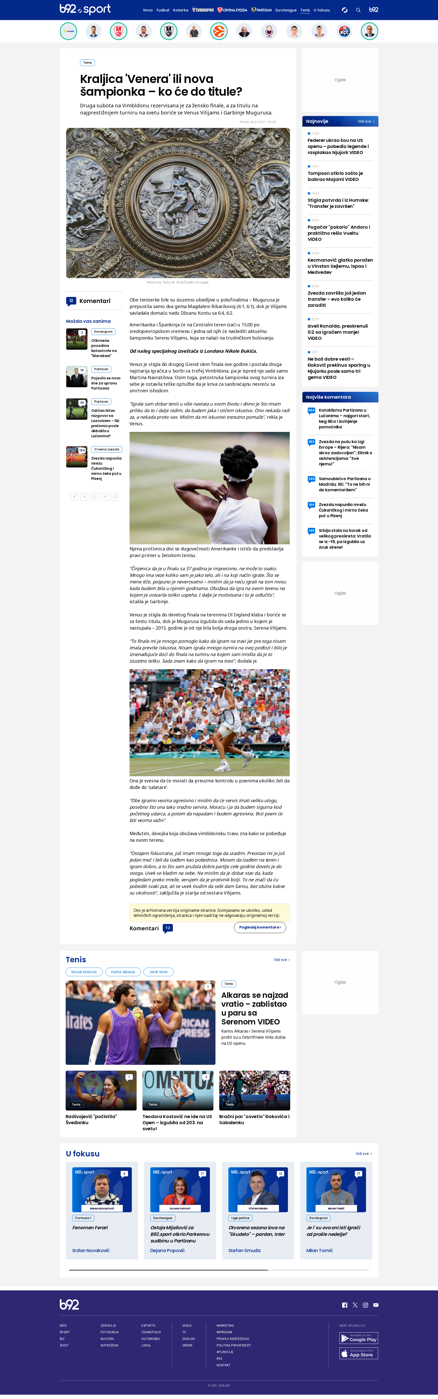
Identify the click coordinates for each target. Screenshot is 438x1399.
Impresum (224, 1332)
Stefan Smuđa (244, 1250)
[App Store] (358, 1353)
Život (64, 1345)
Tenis (305, 10)
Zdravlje (108, 1325)
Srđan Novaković (91, 1250)
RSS (219, 1358)
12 (168, 927)
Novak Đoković (84, 971)
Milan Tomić (319, 1250)
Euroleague (286, 10)
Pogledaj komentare (259, 927)
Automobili (150, 1339)
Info (63, 1325)
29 (82, 402)
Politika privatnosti (234, 1345)
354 (311, 410)
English (188, 1339)
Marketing (225, 1325)
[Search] (358, 10)
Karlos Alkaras (123, 971)
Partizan (101, 369)
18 (82, 370)
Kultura (107, 1339)
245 (311, 479)
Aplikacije (225, 1352)
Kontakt (224, 1365)
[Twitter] (355, 1305)
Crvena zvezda (106, 449)
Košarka (180, 10)
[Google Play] (358, 1338)
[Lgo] (373, 10)
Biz (62, 1339)
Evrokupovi (103, 331)
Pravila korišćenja (233, 1339)
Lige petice (240, 1218)
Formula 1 (83, 1218)
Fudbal (163, 10)
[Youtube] (375, 1305)
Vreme (187, 1345)
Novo (148, 10)
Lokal (146, 1345)
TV (184, 1332)
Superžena (110, 1345)
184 (82, 450)
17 (202, 1173)
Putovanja (110, 1332)
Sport (65, 1332)
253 (311, 442)
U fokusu (322, 10)
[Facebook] (344, 1305)
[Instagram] (365, 1305)
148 (311, 530)
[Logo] (85, 10)
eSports (148, 1325)
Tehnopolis (151, 1332)
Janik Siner (158, 971)
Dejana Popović (167, 1250)
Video (187, 1325)
